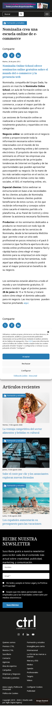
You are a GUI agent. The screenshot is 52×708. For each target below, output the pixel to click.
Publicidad (31, 691)
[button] (48, 331)
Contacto (6, 658)
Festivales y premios (11, 678)
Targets (30, 676)
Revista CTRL (8, 650)
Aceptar (26, 356)
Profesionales (32, 672)
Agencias (6, 662)
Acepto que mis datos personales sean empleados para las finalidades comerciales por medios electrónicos (25, 594)
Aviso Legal (33, 376)
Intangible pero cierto (36, 646)
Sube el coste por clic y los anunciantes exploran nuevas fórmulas (25, 475)
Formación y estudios (36, 642)
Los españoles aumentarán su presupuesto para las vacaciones (22, 521)
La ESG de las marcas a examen (36, 655)
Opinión (30, 668)
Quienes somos (9, 642)
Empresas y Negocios (11, 674)
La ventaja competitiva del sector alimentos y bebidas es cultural (22, 430)
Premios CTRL (8, 646)
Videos (29, 680)
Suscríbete (7, 654)
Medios (30, 664)
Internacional (32, 650)
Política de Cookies (21, 376)
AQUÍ (30, 341)
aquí (26, 302)
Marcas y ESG (32, 660)
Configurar (26, 370)
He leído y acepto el (25, 584)
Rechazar (26, 363)
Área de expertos (10, 666)
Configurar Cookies (35, 687)
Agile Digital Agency (14, 702)
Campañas (7, 670)
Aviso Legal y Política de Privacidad (12, 688)
